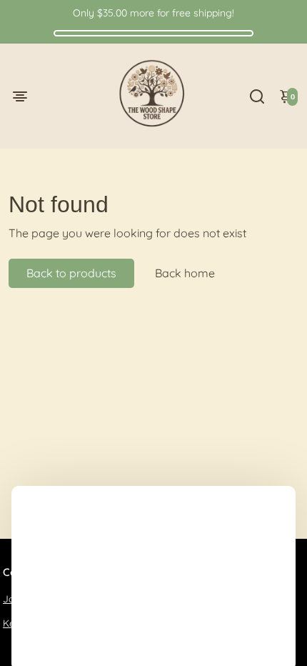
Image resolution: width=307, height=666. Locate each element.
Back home (185, 273)
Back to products (71, 273)
